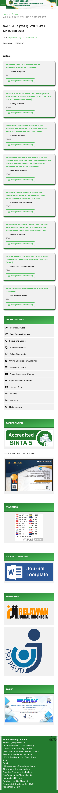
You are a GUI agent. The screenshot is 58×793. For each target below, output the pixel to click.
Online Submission (18, 354)
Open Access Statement (20, 380)
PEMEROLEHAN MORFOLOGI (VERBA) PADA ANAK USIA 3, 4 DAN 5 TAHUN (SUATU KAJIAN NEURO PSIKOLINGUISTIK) (28, 96)
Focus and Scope (17, 341)
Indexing (14, 393)
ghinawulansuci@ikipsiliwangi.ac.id (19, 766)
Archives (15, 14)
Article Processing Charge (22, 374)
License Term (16, 387)
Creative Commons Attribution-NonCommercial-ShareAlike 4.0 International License (18, 775)
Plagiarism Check (18, 367)
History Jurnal (15, 407)
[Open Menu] (3, 3)
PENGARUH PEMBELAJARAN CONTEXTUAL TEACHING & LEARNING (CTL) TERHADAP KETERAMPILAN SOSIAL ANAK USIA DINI (27, 227)
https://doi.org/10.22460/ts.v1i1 (22, 37)
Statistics (14, 400)
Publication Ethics (18, 347)
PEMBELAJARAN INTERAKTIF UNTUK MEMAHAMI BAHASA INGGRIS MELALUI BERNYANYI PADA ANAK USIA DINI (25, 195)
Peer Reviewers (17, 328)
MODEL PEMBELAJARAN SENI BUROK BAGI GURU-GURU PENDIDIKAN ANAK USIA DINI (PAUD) (27, 259)
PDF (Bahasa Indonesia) (21, 80)
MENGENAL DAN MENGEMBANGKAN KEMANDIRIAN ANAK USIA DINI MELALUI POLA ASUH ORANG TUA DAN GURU (26, 128)
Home (5, 14)
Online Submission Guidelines (23, 361)
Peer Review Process (20, 334)
